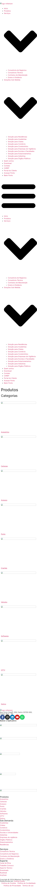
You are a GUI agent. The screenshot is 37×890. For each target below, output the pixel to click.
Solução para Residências (17, 137)
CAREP (6, 168)
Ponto (3, 534)
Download (8, 163)
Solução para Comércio (17, 144)
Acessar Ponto (9, 173)
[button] (18, 196)
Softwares (5, 636)
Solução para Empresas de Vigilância (22, 149)
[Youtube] (17, 717)
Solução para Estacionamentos (19, 154)
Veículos (4, 602)
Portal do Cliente (10, 171)
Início (6, 8)
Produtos (7, 11)
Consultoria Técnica (15, 73)
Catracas (4, 466)
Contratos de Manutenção (17, 75)
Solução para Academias (17, 139)
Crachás (4, 568)
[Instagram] (7, 717)
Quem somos (9, 161)
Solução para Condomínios (18, 146)
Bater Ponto (8, 175)
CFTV (3, 670)
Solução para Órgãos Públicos (19, 158)
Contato (7, 166)
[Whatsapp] (22, 717)
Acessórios (5, 432)
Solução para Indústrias (16, 156)
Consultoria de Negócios (17, 70)
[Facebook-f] (2, 717)
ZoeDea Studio (19, 881)
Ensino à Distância (15, 77)
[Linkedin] (12, 717)
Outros (3, 704)
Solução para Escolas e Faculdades (21, 151)
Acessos (4, 500)
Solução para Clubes (15, 142)
